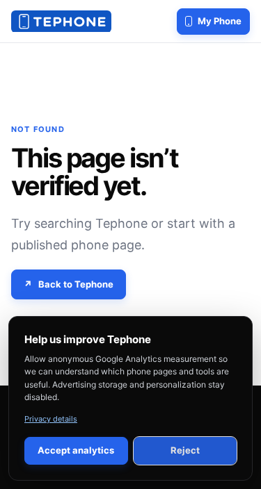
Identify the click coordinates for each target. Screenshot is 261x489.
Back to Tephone (75, 284)
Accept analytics (76, 450)
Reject (185, 450)
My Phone (220, 20)
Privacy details (50, 419)
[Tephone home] (61, 21)
